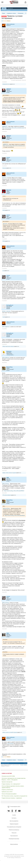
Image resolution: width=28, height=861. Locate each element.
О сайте (14, 815)
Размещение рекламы (14, 838)
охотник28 (11, 732)
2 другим (14, 472)
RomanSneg (9, 367)
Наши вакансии (14, 835)
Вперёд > (8, 20)
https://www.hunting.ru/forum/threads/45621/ (14, 490)
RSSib (4, 210)
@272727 (4, 177)
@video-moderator (6, 311)
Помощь (25, 763)
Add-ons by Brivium (15, 764)
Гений (6, 346)
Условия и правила (23, 764)
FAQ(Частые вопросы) (14, 829)
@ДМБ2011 (5, 126)
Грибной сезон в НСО (7, 791)
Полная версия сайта (15, 806)
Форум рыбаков (14, 844)
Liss (9, 84)
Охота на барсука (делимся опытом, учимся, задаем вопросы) (13, 786)
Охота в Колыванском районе (9, 793)
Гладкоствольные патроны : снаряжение (12, 798)
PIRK (7, 477)
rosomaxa (10, 472)
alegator (4, 472)
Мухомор (8, 190)
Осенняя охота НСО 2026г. (8, 776)
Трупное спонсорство (7, 781)
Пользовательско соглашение (14, 826)
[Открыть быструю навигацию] (25, 13)
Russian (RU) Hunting (5, 763)
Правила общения (14, 824)
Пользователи (10, 8)
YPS (3, 495)
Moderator (8, 351)
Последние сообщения (6, 10)
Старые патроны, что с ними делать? (11, 784)
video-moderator (10, 24)
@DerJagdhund (5, 326)
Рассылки (14, 832)
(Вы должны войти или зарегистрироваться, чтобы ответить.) (14, 754)
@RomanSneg (5, 483)
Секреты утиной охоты (7, 789)
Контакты (14, 818)
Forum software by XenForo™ (6, 764)
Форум (4, 8)
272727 (8, 157)
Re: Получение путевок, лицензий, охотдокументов (14, 796)
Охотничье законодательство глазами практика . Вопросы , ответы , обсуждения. (14, 779)
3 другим (15, 732)
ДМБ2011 (8, 89)
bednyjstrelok (5, 84)
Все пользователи (14, 821)
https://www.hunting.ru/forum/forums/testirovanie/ (13, 127)
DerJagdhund (9, 305)
